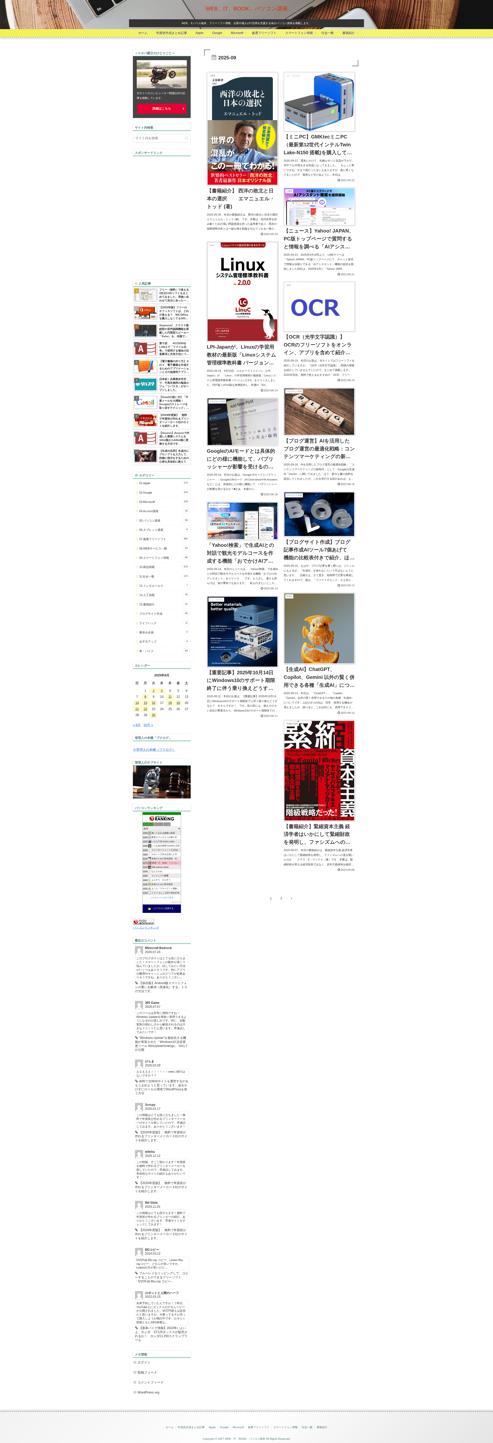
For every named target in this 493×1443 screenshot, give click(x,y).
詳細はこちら (162, 108)
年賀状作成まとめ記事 (191, 1427)
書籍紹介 (322, 1427)
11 (170, 697)
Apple (212, 1427)
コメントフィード (151, 1382)
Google (224, 1427)
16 (153, 703)
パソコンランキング (146, 927)
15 (145, 703)
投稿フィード (147, 1372)
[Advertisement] (162, 214)
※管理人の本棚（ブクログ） (154, 750)
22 (145, 709)
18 (170, 703)
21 (137, 709)
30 (153, 715)
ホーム (170, 1427)
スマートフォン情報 (285, 1427)
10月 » (148, 725)
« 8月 (137, 725)
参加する (176, 902)
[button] (186, 138)
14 (137, 703)
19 (178, 703)
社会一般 (307, 1427)
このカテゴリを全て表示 (162, 897)
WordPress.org (148, 1392)
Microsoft (238, 1427)
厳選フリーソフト (258, 1427)
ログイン (144, 1362)
